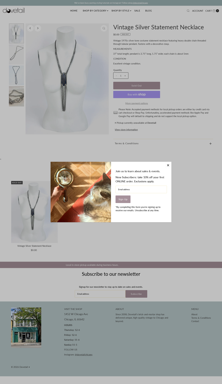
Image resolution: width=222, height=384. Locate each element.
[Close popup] (168, 165)
